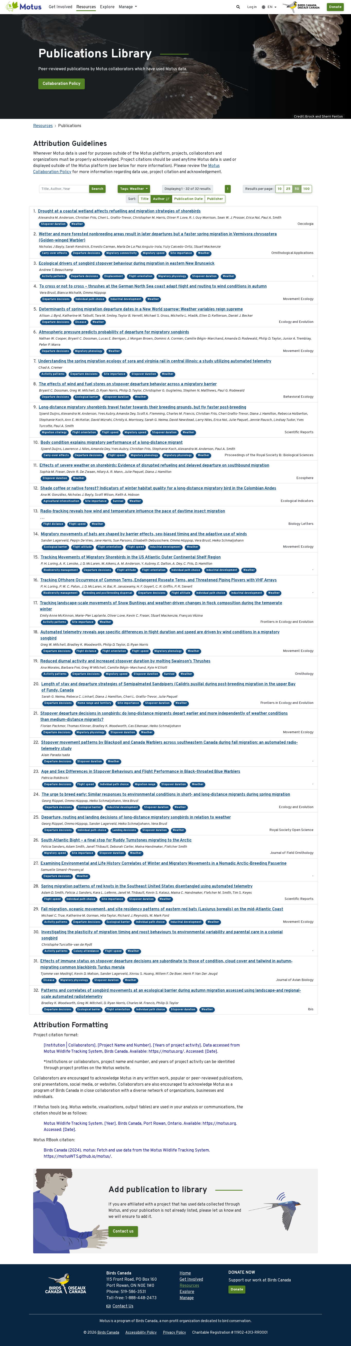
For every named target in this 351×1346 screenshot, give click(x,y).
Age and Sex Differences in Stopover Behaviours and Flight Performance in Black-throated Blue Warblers (140, 771)
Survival (118, 501)
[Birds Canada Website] (302, 7)
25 (288, 189)
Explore (107, 7)
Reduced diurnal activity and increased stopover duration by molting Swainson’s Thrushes (125, 661)
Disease (80, 322)
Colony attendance (86, 951)
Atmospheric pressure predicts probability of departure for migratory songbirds (114, 332)
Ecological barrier (86, 397)
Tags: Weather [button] (132, 189)
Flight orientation (140, 276)
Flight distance (53, 524)
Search (97, 189)
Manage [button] (126, 7)
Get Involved (60, 7)
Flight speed (110, 432)
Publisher (215, 199)
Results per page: (259, 189)
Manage (187, 1298)
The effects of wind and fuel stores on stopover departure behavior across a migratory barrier (128, 384)
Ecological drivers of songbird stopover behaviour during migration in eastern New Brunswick (127, 263)
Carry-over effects (54, 253)
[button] (238, 7)
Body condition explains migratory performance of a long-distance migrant (112, 442)
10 (280, 189)
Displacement (113, 276)
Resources (86, 7)
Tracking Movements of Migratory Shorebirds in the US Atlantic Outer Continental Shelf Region (131, 557)
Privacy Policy (174, 1332)
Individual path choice (90, 299)
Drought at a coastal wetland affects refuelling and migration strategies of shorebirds (119, 211)
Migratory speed (153, 253)
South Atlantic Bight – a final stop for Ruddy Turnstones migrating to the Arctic (116, 840)
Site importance (181, 253)
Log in (252, 7)
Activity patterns (53, 276)
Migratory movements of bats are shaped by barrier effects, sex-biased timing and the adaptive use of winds (144, 534)
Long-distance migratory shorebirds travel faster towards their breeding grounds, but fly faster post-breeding (142, 407)
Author (159, 199)
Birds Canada (108, 1332)
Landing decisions (124, 830)
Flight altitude (82, 547)
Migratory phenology (88, 351)
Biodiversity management (61, 570)
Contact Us (123, 1306)
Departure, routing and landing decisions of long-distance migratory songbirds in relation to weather (136, 817)
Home (185, 1273)
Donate (335, 7)
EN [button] (269, 7)
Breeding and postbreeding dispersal (108, 593)
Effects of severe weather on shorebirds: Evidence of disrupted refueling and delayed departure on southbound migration (154, 465)
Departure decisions (86, 253)
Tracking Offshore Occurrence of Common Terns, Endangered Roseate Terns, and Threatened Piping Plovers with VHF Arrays (158, 580)
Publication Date (188, 199)
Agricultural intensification (61, 501)
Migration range (145, 784)
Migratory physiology (172, 276)
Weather (77, 224)
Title (145, 199)
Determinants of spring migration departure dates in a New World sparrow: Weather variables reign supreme (141, 309)
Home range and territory (94, 703)
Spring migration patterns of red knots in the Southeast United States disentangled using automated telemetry (147, 886)
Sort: (132, 199)
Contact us (123, 1231)
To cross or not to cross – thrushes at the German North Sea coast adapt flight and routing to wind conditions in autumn (153, 286)
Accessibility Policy (141, 1332)
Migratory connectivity (121, 253)
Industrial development (125, 299)
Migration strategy (54, 432)
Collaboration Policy (61, 83)
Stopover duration (53, 224)
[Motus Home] (24, 7)
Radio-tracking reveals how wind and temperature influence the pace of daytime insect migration (132, 511)
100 (306, 189)
